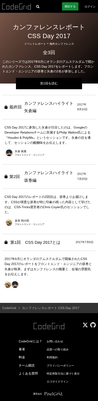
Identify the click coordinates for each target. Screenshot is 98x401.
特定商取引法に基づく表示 (63, 373)
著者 (22, 349)
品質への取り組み (58, 349)
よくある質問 (28, 373)
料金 (22, 357)
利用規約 (52, 357)
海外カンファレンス (61, 43)
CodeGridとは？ (30, 341)
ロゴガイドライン (58, 381)
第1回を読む (49, 83)
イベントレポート (35, 43)
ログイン (90, 6)
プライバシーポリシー (60, 365)
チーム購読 (27, 365)
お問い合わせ (55, 341)
